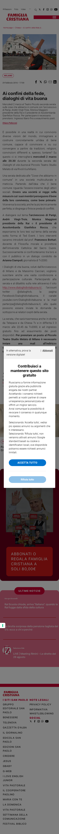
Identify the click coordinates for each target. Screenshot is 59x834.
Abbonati (47, 350)
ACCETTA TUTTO (27, 462)
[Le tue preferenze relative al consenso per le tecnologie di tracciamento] (2, 625)
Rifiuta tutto (27, 479)
